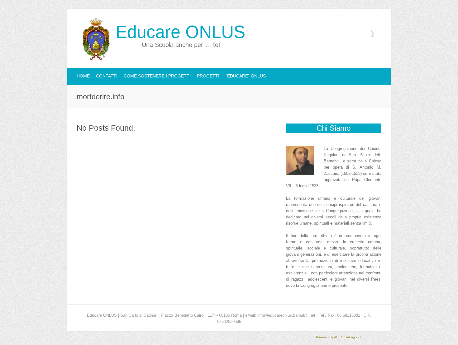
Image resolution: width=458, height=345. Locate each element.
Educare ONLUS (180, 32)
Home (83, 75)
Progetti (208, 75)
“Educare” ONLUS (246, 75)
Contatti (106, 75)
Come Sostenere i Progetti (157, 75)
